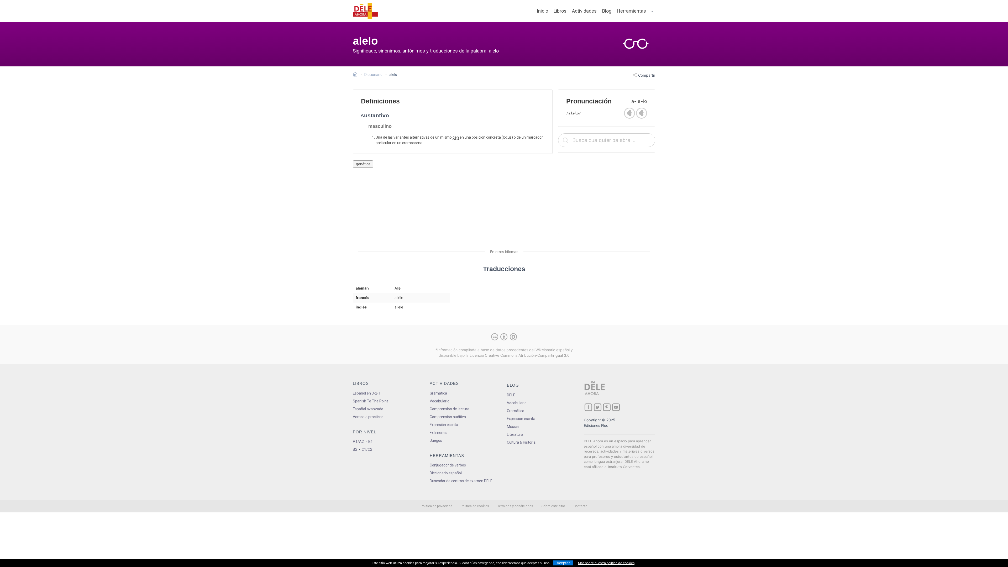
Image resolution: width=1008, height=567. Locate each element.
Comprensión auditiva (448, 417)
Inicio (542, 11)
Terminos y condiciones (515, 506)
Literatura (515, 434)
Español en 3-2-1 (367, 393)
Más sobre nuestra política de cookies (606, 563)
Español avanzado (368, 409)
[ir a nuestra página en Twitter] (597, 407)
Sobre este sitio (553, 506)
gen (456, 137)
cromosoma (412, 143)
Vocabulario (439, 401)
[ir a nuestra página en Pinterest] (606, 407)
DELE (511, 395)
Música (513, 426)
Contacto (580, 506)
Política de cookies (475, 506)
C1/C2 (367, 449)
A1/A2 (358, 441)
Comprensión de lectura (449, 409)
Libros (560, 11)
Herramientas (631, 11)
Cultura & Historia (521, 442)
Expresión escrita (444, 425)
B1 (370, 441)
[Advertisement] (606, 193)
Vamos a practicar (368, 417)
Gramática (438, 393)
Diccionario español (446, 473)
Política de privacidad (436, 506)
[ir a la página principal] (365, 11)
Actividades (584, 11)
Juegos (436, 440)
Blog (606, 11)
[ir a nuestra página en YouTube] (616, 407)
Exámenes (438, 432)
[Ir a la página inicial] (356, 75)
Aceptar (563, 563)
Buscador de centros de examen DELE (461, 481)
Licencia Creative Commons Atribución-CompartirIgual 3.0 (520, 355)
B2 (355, 449)
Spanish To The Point (370, 401)
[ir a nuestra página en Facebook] (588, 407)
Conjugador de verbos (448, 465)
